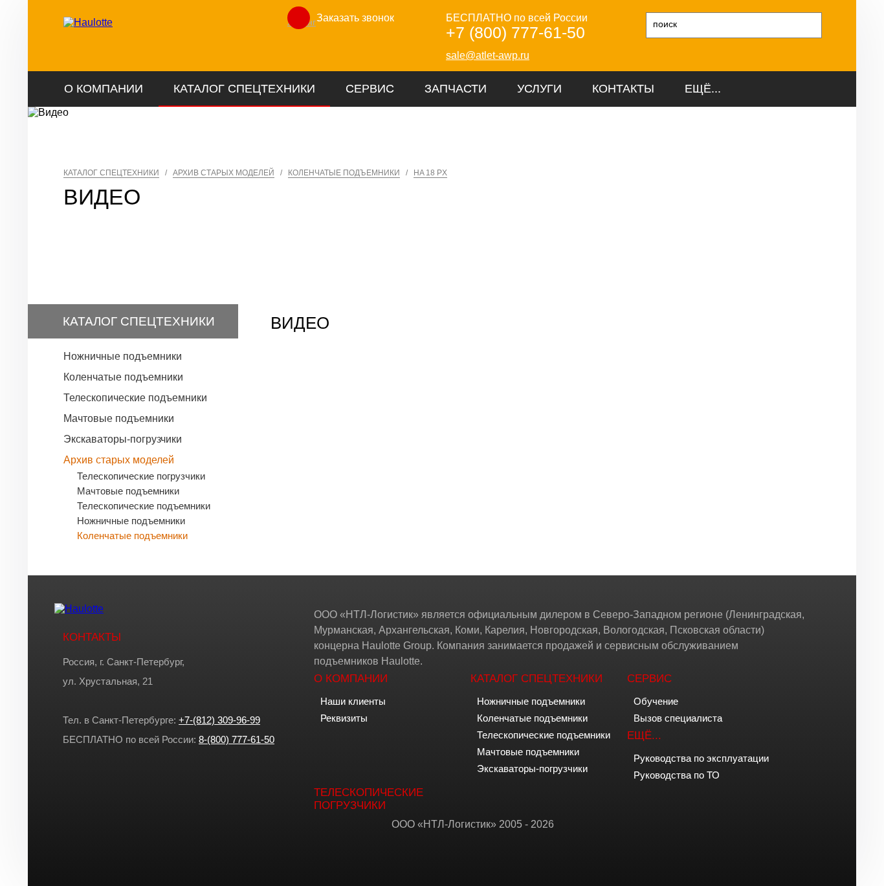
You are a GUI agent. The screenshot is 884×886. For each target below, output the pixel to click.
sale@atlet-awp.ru (487, 55)
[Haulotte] (88, 22)
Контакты (623, 88)
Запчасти (456, 88)
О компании (103, 88)
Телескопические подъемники (135, 397)
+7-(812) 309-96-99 (219, 719)
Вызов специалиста (678, 718)
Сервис (370, 88)
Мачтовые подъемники (118, 418)
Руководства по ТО (677, 775)
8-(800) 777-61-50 (236, 739)
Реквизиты (344, 718)
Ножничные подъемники (122, 356)
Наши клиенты (353, 701)
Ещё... (703, 88)
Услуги (539, 88)
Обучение (656, 701)
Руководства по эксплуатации (701, 758)
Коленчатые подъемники (123, 376)
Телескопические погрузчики (141, 476)
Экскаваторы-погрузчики (122, 439)
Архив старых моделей (118, 459)
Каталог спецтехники (244, 88)
